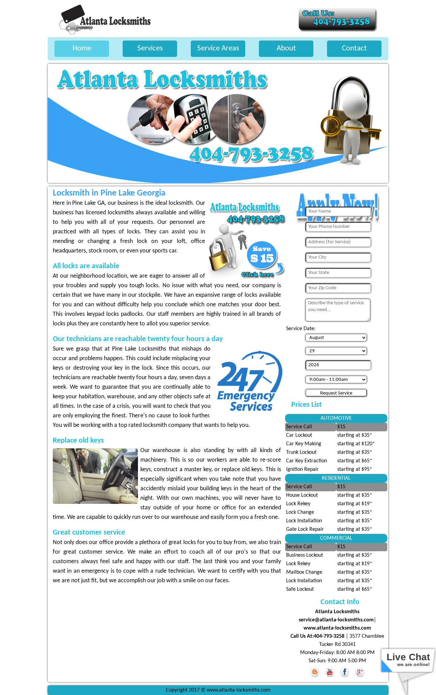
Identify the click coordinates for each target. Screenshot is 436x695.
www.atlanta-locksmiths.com (337, 628)
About (286, 48)
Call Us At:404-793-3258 (318, 636)
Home (82, 48)
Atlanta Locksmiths (337, 612)
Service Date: (300, 328)
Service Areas (218, 48)
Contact (354, 48)
